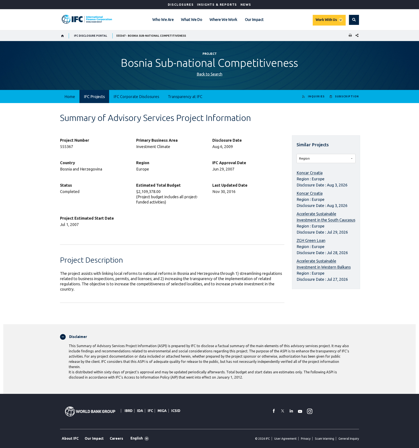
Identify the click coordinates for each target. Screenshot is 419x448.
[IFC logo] (87, 19)
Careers (116, 438)
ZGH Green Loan (311, 240)
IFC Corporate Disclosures (136, 96)
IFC (150, 411)
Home (69, 96)
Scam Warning (324, 438)
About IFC (70, 438)
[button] (354, 20)
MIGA (162, 411)
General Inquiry (348, 438)
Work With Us (326, 20)
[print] (349, 35)
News (245, 4)
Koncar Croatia (310, 173)
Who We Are (162, 19)
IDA (140, 411)
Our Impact (254, 19)
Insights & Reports (217, 4)
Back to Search (209, 74)
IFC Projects (94, 96)
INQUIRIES (316, 96)
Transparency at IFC (185, 96)
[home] (62, 35)
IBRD (128, 411)
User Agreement (285, 438)
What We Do (191, 19)
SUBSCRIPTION (347, 96)
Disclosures (181, 4)
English (137, 438)
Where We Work (223, 19)
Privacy (306, 438)
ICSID (175, 411)
